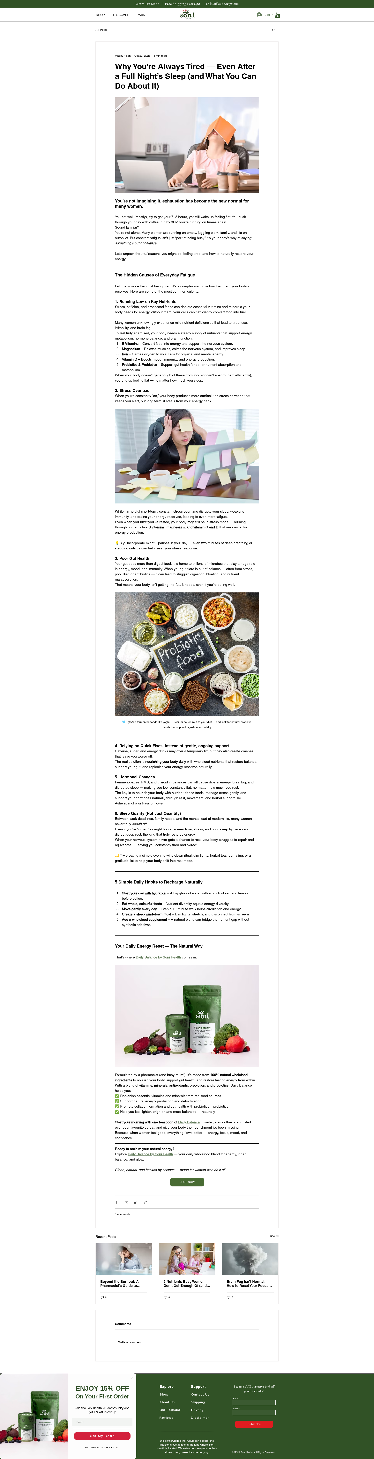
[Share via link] (145, 1202)
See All (274, 1235)
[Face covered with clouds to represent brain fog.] (250, 1259)
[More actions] (256, 55)
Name (235, 1398)
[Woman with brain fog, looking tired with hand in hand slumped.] (124, 1259)
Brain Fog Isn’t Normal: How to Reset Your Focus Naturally (247, 1283)
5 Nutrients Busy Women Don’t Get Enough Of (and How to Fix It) (185, 1283)
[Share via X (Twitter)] (126, 1202)
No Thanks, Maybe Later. (102, 1447)
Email (235, 1408)
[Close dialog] (132, 1377)
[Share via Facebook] (117, 1202)
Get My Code (102, 1436)
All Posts (101, 30)
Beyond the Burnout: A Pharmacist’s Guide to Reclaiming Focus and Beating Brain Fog (119, 1283)
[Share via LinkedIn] (136, 1202)
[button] (100, 15)
